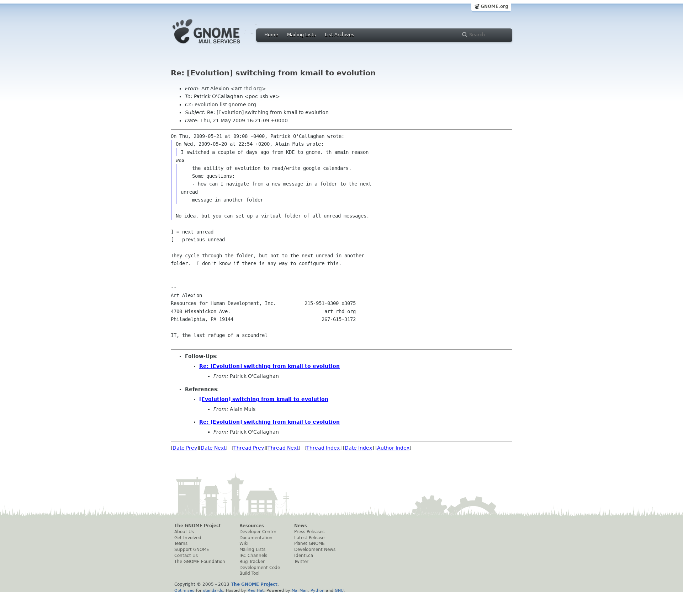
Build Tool (249, 573)
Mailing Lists (301, 34)
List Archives (339, 34)
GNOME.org (494, 6)
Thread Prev (248, 448)
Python (317, 590)
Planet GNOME (309, 543)
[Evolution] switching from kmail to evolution (263, 399)
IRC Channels (253, 555)
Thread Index (323, 448)
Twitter (301, 561)
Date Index (358, 448)
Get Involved (187, 537)
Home (271, 34)
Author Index (393, 448)
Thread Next (283, 448)
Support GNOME (191, 549)
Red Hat (256, 590)
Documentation (255, 537)
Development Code (259, 567)
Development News (314, 549)
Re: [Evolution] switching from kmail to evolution (269, 366)
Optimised (184, 590)
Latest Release (309, 537)
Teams (180, 543)
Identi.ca (303, 555)
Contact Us (186, 555)
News (300, 525)
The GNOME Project (197, 525)
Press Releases (309, 531)
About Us (184, 531)
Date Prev (185, 448)
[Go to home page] (217, 45)
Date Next (213, 448)
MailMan (300, 590)
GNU (339, 590)
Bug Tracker (252, 561)
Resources (251, 525)
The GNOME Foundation (199, 561)
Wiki (243, 543)
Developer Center (257, 531)
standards (213, 590)
